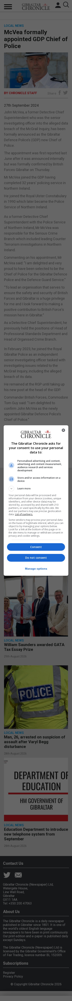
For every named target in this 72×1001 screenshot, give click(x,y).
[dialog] (36, 500)
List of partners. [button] (24, 514)
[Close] (63, 430)
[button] (36, 488)
